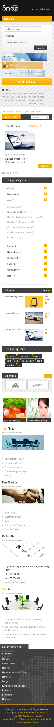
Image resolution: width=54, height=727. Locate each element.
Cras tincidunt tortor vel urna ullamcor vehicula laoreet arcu (26, 636)
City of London (9, 663)
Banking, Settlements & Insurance (25, 216)
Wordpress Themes (32, 715)
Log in (37, 9)
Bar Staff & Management (20, 222)
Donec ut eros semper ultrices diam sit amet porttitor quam (25, 628)
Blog (6, 520)
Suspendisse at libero (35, 312)
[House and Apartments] (14, 409)
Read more (45, 165)
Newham (6, 699)
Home (10, 111)
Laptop (12, 245)
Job (27, 111)
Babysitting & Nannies (19, 211)
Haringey (6, 676)
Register (47, 9)
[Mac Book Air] (20, 139)
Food (11, 263)
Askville (8, 475)
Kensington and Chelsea (14, 685)
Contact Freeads (12, 529)
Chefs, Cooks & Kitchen (20, 232)
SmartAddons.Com (29, 712)
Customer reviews (13, 516)
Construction (15, 237)
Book (11, 275)
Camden (6, 658)
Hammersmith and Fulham (15, 672)
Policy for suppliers (13, 467)
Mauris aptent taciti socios (34, 298)
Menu (7, 18)
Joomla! (7, 719)
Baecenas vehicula (11, 93)
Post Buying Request (27, 82)
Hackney (6, 667)
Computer (13, 269)
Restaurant (14, 257)
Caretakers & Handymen (20, 227)
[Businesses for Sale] (39, 409)
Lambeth (6, 690)
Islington (6, 681)
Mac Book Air (13, 126)
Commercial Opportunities (16, 525)
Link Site (16, 385)
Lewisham (7, 694)
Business (13, 194)
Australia (19, 111)
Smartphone (14, 251)
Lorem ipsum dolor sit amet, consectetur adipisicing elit (23, 621)
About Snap (10, 512)
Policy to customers (13, 462)
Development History (14, 458)
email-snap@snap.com (15, 582)
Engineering (21, 161)
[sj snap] (10, 8)
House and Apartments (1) (13, 420)
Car (10, 188)
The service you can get (15, 471)
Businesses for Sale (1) (37, 420)
